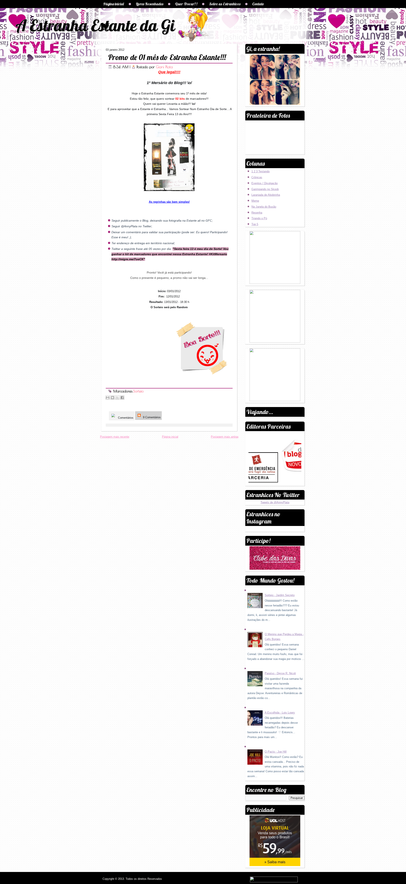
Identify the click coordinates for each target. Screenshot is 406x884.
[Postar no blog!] (112, 397)
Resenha (256, 212)
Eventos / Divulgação (264, 183)
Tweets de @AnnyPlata (275, 502)
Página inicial (113, 3)
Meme (255, 200)
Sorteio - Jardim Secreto (280, 595)
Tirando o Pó (259, 218)
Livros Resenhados (149, 3)
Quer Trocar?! (186, 3)
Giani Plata (164, 67)
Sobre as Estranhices (224, 3)
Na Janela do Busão (263, 206)
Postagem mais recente (114, 436)
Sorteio (138, 391)
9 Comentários (151, 417)
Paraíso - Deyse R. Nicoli (280, 673)
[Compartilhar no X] (117, 397)
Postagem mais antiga (224, 436)
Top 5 (254, 224)
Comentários (125, 417)
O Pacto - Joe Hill (276, 751)
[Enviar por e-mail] (108, 397)
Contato (258, 3)
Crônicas (256, 177)
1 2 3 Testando (260, 171)
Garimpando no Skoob (265, 189)
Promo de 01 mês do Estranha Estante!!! (167, 57)
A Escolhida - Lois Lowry (280, 712)
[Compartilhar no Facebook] (122, 397)
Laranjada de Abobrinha (265, 194)
